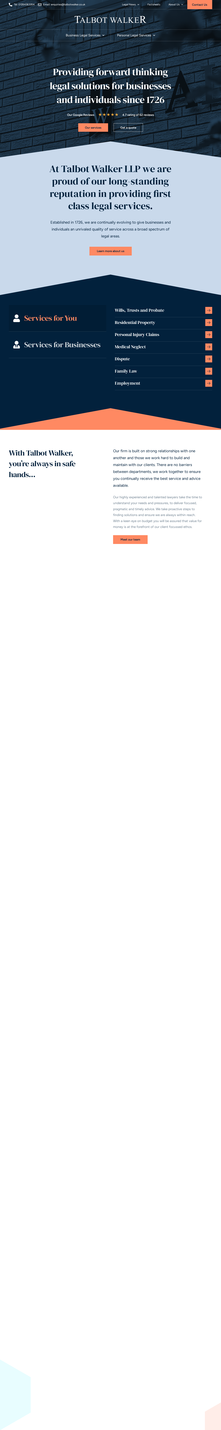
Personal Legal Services (134, 35)
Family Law (126, 371)
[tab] (57, 318)
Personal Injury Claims (137, 334)
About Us (174, 4)
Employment (127, 383)
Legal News (129, 4)
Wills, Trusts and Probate (139, 310)
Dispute (122, 359)
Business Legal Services (83, 35)
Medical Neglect (130, 347)
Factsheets (153, 4)
